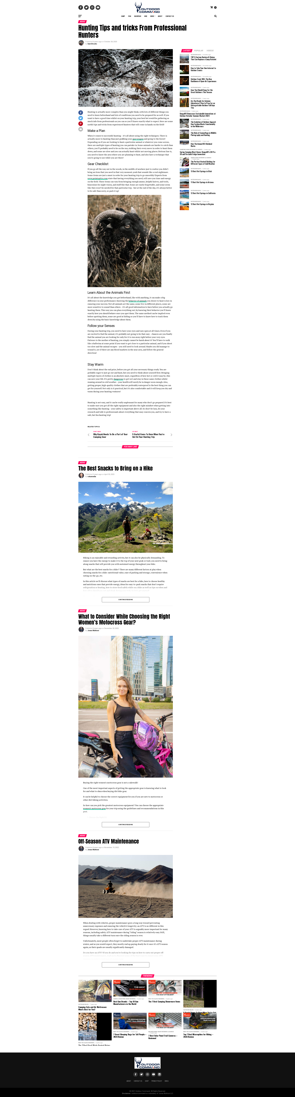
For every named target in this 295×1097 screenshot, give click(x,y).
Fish (129, 16)
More (152, 16)
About (160, 16)
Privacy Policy (156, 1081)
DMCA (166, 1081)
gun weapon (138, 139)
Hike (145, 16)
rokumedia (92, 476)
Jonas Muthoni (93, 630)
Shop (147, 1081)
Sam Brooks (92, 44)
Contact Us (170, 16)
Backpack (137, 16)
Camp (123, 16)
